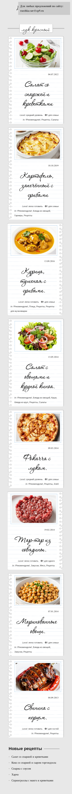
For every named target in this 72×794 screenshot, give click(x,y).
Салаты (55, 120)
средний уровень (34, 115)
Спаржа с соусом (21, 768)
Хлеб (56, 484)
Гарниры (18, 215)
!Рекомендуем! (33, 120)
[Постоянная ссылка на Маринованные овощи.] (38, 607)
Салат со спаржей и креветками (30, 756)
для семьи (53, 115)
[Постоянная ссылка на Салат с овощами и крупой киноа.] (38, 352)
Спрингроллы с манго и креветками (32, 780)
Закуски (35, 565)
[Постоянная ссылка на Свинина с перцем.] (38, 693)
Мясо (42, 565)
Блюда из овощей (41, 211)
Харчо (15, 774)
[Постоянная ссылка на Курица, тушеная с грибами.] (34, 256)
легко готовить (35, 206)
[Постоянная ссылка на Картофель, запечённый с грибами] (38, 161)
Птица (32, 306)
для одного (49, 561)
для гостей (53, 729)
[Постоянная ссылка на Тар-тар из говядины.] (34, 525)
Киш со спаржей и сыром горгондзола (34, 762)
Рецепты (45, 120)
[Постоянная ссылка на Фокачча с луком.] (38, 443)
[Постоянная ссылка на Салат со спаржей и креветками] (38, 70)
